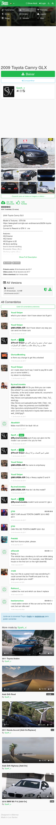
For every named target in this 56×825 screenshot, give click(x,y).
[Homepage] (17, 91)
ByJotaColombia (18, 384)
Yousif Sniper (17, 312)
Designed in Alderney (10, 814)
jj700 (13, 511)
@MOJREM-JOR (18, 327)
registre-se (39, 616)
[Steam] (23, 91)
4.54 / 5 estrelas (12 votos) (10, 209)
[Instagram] (20, 91)
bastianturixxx (17, 600)
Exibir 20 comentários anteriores (28, 306)
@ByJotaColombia (19, 438)
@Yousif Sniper (18, 342)
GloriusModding (18, 354)
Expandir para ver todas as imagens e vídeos (28, 196)
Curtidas (24, 204)
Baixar (30, 74)
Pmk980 (14, 538)
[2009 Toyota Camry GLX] (28, 153)
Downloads (10, 204)
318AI (13, 571)
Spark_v (20, 87)
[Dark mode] (49, 3)
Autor (21, 340)
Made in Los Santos (9, 817)
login (29, 616)
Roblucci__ (16, 588)
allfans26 (15, 550)
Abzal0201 (15, 422)
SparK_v (14, 339)
